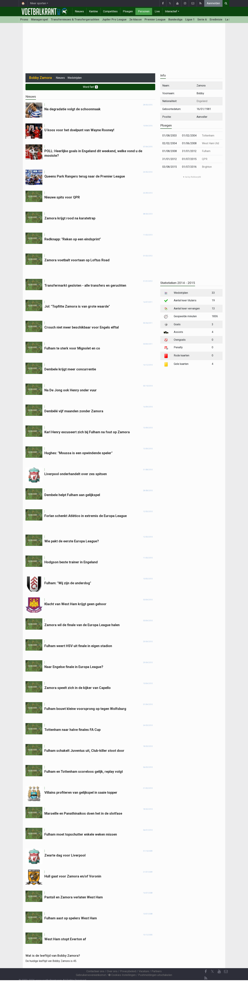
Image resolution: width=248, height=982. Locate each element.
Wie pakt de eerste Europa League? (71, 541)
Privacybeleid (128, 971)
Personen (143, 11)
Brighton (207, 166)
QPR (204, 159)
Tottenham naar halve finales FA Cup (72, 730)
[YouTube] (177, 3)
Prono (24, 19)
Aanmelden (213, 3)
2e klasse (135, 19)
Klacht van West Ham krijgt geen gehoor (75, 604)
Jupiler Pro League (114, 19)
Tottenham (208, 135)
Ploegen (128, 11)
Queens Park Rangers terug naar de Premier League (84, 176)
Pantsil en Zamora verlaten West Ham (73, 897)
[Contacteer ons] (193, 3)
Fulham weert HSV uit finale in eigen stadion (78, 646)
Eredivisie (216, 19)
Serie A (202, 19)
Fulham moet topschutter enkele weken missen (80, 834)
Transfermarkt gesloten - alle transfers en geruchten (85, 285)
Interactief (171, 11)
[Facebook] (162, 3)
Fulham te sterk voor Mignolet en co (72, 348)
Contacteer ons (95, 971)
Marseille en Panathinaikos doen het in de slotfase (83, 813)
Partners (156, 971)
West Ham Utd (210, 143)
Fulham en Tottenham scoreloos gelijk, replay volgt (83, 772)
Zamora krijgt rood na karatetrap (69, 218)
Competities (110, 11)
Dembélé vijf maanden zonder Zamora (73, 411)
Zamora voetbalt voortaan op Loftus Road (76, 260)
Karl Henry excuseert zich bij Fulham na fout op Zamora (87, 432)
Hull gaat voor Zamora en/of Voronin (72, 876)
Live (157, 11)
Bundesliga (175, 19)
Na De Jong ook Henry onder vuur (70, 390)
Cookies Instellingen (123, 975)
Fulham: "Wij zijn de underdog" (67, 583)
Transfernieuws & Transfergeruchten (75, 19)
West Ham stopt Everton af (65, 939)
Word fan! (90, 87)
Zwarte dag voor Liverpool (65, 855)
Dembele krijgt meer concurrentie (70, 369)
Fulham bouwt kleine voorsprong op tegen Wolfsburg (85, 709)
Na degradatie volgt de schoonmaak (72, 109)
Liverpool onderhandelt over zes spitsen (75, 474)
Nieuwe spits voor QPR (62, 197)
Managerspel (39, 19)
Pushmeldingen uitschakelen (155, 975)
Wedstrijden (74, 77)
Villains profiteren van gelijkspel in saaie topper (80, 792)
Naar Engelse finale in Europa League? (73, 667)
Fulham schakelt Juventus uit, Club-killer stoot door (84, 751)
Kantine (93, 11)
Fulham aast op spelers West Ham (70, 918)
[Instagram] (185, 3)
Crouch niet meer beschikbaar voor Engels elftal (81, 327)
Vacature (144, 971)
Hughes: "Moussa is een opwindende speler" (78, 453)
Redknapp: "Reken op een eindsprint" (72, 239)
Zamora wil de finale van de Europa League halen (82, 625)
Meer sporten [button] (38, 3)
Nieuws (79, 11)
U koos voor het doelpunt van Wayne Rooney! (79, 130)
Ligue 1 (190, 19)
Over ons (112, 971)
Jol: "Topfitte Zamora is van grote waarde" (77, 306)
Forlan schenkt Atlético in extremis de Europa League (85, 516)
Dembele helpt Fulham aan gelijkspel (72, 495)
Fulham (206, 151)
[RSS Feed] (200, 3)
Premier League (155, 19)
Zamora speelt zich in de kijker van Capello (77, 688)
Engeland (202, 101)
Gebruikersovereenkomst (91, 975)
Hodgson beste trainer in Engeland (71, 562)
